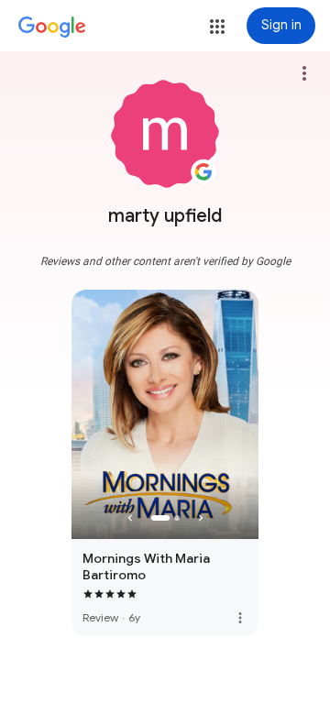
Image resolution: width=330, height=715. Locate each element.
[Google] (52, 27)
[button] (217, 26)
